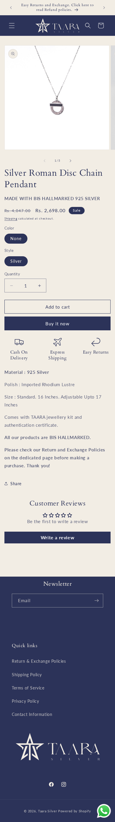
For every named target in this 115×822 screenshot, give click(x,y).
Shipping (10, 218)
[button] (11, 25)
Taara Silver (48, 811)
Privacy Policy (25, 701)
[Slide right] (70, 160)
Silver (16, 261)
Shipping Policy (27, 674)
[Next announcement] (104, 7)
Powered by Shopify (74, 811)
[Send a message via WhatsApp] (104, 811)
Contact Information (32, 714)
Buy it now (57, 323)
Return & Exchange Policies (39, 661)
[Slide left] (44, 160)
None (16, 238)
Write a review (57, 537)
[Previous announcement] (10, 7)
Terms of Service (28, 687)
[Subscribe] (96, 600)
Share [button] (16, 483)
